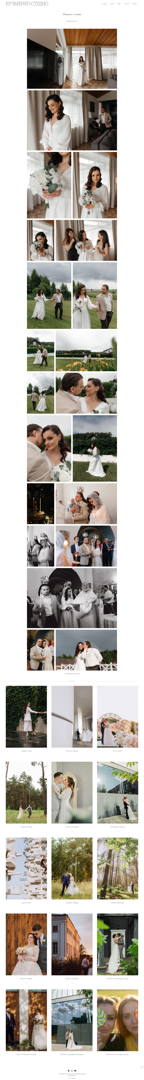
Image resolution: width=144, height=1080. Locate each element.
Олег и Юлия (117, 751)
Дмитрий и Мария (72, 903)
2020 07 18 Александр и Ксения (118, 979)
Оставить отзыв (71, 21)
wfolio (74, 1078)
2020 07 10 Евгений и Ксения (26, 1054)
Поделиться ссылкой (73, 673)
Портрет (112, 3)
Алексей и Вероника (72, 979)
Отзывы (134, 3)
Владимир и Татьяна (118, 827)
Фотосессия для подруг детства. (117, 1054)
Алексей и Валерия (71, 827)
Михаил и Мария (26, 979)
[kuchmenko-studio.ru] (27, 4)
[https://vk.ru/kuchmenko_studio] (68, 1071)
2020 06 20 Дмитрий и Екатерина (72, 1054)
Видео (119, 3)
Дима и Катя (26, 903)
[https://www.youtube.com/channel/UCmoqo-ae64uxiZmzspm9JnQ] (75, 1071)
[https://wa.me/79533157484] (72, 1071)
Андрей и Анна (26, 751)
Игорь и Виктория (117, 903)
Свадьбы (104, 3)
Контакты (126, 3)
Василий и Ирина (72, 751)
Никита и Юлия (26, 827)
